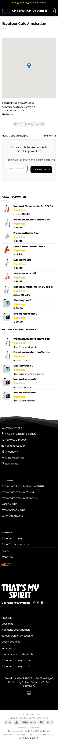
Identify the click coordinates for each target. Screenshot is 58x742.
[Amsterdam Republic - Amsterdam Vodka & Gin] (29, 11)
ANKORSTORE (24, 678)
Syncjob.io (30, 737)
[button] (5, 11)
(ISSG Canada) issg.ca (15, 135)
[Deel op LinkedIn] (42, 124)
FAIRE (39, 678)
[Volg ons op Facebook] (34, 602)
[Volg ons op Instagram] (38, 602)
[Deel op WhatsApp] (15, 124)
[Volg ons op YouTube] (42, 602)
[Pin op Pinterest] (37, 124)
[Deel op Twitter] (26, 124)
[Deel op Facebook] (20, 124)
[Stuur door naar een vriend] (31, 124)
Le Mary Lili (50, 135)
